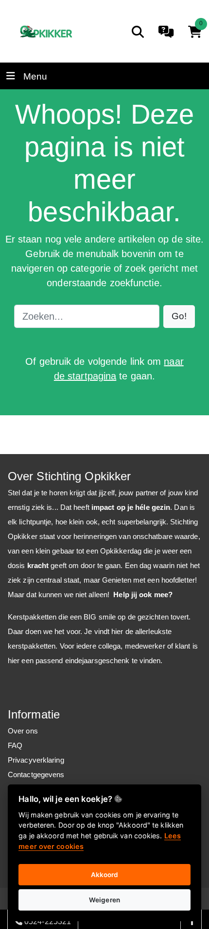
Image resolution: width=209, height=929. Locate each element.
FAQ (15, 745)
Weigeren (104, 900)
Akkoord (105, 875)
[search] (138, 32)
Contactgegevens (36, 774)
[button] (179, 316)
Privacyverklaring (36, 760)
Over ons (23, 731)
